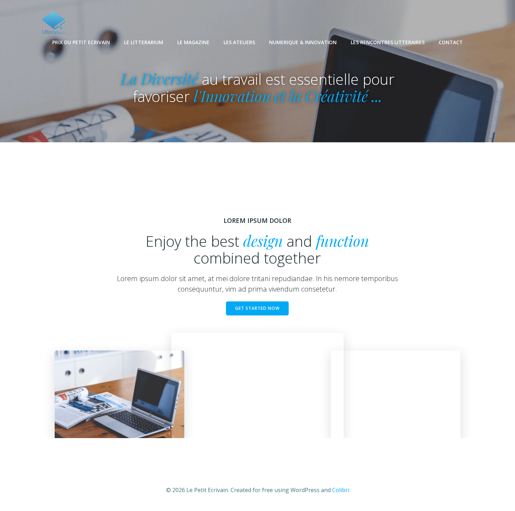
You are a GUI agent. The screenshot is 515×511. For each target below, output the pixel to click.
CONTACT (451, 42)
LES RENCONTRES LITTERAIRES (388, 42)
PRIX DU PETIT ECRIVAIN (81, 42)
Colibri (340, 490)
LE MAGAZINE (193, 42)
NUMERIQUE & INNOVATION (303, 42)
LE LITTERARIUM (143, 42)
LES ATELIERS (239, 42)
